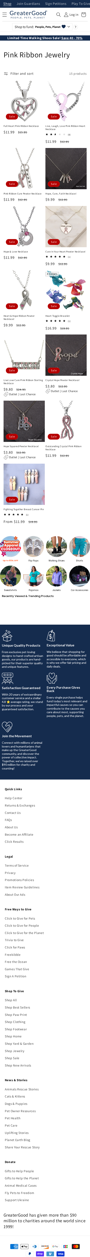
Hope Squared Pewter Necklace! (21, 446)
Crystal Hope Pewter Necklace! (62, 380)
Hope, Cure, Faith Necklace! (60, 193)
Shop (7, 4)
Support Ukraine (17, 1200)
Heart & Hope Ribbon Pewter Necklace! (19, 317)
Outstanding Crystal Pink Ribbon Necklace (63, 448)
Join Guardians (28, 4)
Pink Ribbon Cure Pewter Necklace (23, 193)
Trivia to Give (14, 940)
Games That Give (17, 969)
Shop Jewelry (14, 1051)
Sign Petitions (56, 4)
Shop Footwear (16, 1029)
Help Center (13, 798)
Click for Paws (15, 947)
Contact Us (13, 813)
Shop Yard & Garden (19, 1043)
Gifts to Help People (19, 1171)
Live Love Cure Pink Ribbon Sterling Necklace (23, 382)
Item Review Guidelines (22, 887)
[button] (58, 14)
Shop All (11, 1000)
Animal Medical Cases (21, 1185)
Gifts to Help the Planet (22, 1178)
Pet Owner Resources (20, 1111)
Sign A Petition (15, 976)
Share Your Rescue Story (22, 1147)
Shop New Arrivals (18, 1065)
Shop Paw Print (16, 1015)
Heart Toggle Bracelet (57, 315)
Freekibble (13, 954)
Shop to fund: (37, 26)
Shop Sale (12, 1058)
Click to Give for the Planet (24, 933)
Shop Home (13, 1036)
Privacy (10, 873)
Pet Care (11, 1125)
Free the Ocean (16, 962)
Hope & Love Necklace (16, 251)
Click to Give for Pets (20, 918)
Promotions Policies (19, 880)
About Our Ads (15, 894)
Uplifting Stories (17, 1133)
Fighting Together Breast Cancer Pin (24, 509)
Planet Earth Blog (17, 1140)
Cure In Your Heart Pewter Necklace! (65, 251)
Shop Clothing (15, 1022)
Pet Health (13, 1118)
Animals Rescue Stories (22, 1089)
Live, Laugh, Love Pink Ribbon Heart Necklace (65, 128)
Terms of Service (17, 865)
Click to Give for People (22, 925)
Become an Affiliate (19, 834)
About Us (11, 827)
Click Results (14, 841)
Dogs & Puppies (16, 1103)
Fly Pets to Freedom (19, 1193)
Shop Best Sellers (17, 1007)
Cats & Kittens (15, 1096)
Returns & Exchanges (20, 805)
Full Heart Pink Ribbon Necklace (21, 126)
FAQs (8, 820)
